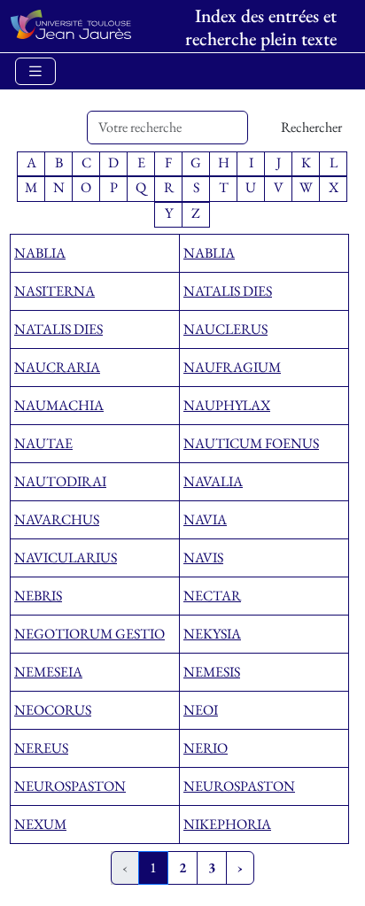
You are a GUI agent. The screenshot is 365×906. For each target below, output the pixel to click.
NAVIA (205, 519)
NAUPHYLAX (226, 405)
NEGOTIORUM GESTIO (89, 633)
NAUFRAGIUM (232, 367)
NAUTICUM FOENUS (251, 443)
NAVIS (203, 557)
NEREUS (41, 748)
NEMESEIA (48, 671)
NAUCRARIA (57, 367)
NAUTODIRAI (60, 481)
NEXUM (40, 824)
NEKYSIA (212, 633)
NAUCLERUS (225, 329)
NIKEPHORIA (227, 824)
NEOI (200, 710)
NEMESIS (211, 671)
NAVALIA (213, 481)
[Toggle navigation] (35, 71)
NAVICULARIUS (65, 557)
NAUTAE (43, 443)
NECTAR (212, 595)
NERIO (205, 748)
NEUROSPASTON (70, 786)
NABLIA (40, 253)
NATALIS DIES (227, 291)
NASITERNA (54, 291)
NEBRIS (38, 595)
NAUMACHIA (59, 405)
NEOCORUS (52, 710)
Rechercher (311, 127)
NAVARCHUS (56, 519)
